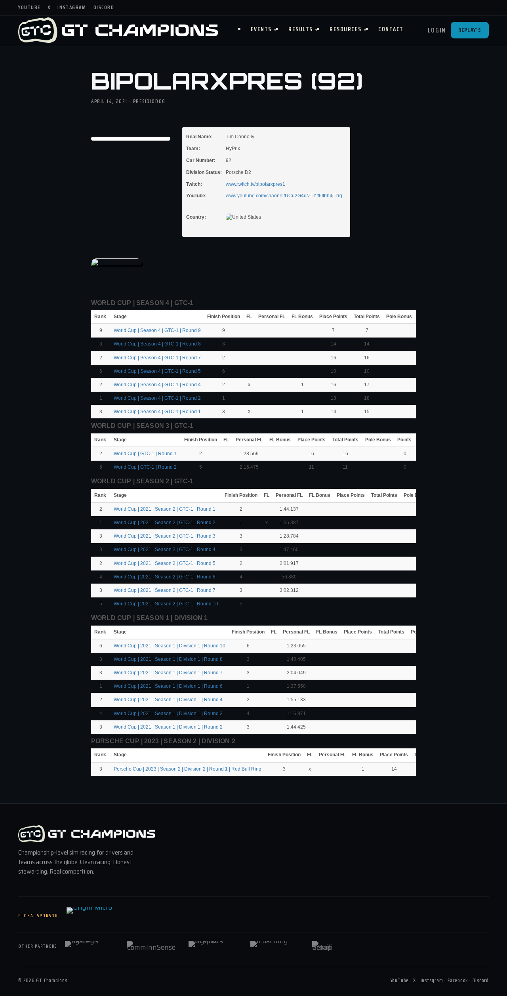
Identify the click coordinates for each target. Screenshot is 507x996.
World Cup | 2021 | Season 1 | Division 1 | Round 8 (168, 659)
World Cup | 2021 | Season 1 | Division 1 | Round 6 (168, 686)
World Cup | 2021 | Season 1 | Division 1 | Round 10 (169, 646)
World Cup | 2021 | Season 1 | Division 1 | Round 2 (168, 727)
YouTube (29, 7)
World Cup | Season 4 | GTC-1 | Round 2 (157, 398)
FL (249, 316)
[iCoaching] (276, 946)
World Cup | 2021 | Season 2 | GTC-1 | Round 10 (166, 604)
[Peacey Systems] (90, 946)
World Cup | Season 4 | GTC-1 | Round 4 (157, 384)
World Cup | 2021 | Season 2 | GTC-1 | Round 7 (164, 590)
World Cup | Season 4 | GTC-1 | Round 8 (157, 344)
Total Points (367, 316)
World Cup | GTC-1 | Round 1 (145, 453)
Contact (391, 29)
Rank (100, 316)
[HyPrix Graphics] (214, 946)
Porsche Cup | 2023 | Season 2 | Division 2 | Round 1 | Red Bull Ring (187, 769)
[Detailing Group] (338, 946)
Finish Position (223, 316)
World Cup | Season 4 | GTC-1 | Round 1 (157, 411)
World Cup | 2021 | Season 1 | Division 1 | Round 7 (168, 672)
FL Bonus (302, 316)
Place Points (333, 316)
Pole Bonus (399, 316)
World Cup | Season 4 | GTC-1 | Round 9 (157, 330)
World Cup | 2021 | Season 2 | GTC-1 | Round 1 (164, 509)
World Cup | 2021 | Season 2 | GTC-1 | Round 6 (164, 577)
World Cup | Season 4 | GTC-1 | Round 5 (157, 371)
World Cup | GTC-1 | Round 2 (145, 467)
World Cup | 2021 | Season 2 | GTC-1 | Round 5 (164, 563)
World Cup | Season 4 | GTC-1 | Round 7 (157, 358)
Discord (103, 7)
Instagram (71, 7)
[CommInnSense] (152, 946)
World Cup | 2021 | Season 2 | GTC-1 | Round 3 (164, 536)
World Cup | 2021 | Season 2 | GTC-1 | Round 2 (164, 522)
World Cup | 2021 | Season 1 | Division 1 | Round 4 (168, 699)
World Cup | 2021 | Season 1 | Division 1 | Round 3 (168, 713)
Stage (121, 316)
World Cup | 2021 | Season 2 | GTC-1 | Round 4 (164, 549)
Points (405, 440)
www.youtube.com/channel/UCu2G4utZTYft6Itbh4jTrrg (284, 195)
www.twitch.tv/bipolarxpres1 (255, 184)
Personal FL (271, 316)
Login (437, 30)
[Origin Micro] (106, 916)
